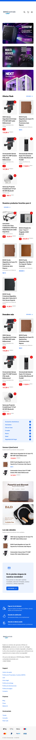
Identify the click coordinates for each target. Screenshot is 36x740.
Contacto (5, 691)
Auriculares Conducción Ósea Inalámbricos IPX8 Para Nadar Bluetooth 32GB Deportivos (10, 228)
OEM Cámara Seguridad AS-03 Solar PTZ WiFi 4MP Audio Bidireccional (9, 120)
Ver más (28, 96)
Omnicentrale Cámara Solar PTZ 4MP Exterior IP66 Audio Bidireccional (10, 157)
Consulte (5, 718)
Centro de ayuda (7, 672)
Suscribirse (11, 588)
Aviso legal (6, 680)
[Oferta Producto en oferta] (10, 107)
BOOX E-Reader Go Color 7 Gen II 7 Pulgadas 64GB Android (25, 231)
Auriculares (6, 234)
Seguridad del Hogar (8, 125)
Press (4, 703)
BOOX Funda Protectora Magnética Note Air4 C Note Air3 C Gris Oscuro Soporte (10, 297)
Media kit (5, 706)
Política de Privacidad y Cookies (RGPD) (14, 675)
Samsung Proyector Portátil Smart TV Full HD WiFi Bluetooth (9, 189)
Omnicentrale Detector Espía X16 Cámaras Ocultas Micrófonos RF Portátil (26, 157)
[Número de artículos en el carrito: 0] (28, 12)
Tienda (4, 715)
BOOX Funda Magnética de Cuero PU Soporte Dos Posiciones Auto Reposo (26, 121)
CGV (4, 678)
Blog (4, 701)
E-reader (21, 236)
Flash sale (5, 721)
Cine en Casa (6, 193)
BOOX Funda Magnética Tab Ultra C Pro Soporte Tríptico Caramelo (25, 263)
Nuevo (4, 125)
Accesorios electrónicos (25, 127)
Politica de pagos (7, 688)
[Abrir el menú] (31, 12)
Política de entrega (8, 683)
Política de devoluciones (9, 686)
